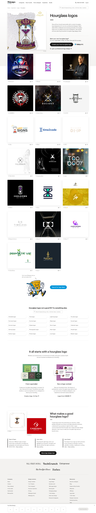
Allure (10, 144)
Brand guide (51, 488)
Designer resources (74, 497)
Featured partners (73, 500)
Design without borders (75, 486)
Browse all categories (53, 497)
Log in (86, 2)
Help (71, 502)
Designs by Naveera (13, 239)
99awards (72, 488)
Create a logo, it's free (30, 396)
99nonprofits (10, 493)
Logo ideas (72, 493)
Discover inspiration (32, 488)
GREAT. (10, 207)
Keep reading (19, 446)
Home (9, 7)
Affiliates (72, 490)
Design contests (31, 481)
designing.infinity (40, 175)
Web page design (53, 486)
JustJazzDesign (12, 270)
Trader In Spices (40, 113)
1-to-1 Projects (31, 483)
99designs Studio (32, 493)
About (9, 481)
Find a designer (37, 2)
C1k (45, 51)
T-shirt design (52, 493)
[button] (94, 505)
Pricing (29, 490)
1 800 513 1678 (80, 2)
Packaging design (53, 490)
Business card (52, 483)
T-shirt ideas (72, 495)
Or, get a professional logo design (60, 48)
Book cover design (53, 495)
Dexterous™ (11, 81)
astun (66, 175)
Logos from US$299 (63, 396)
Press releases (11, 486)
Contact (9, 483)
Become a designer (74, 481)
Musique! (38, 81)
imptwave (30, 434)
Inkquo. (10, 431)
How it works (29, 2)
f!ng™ (38, 270)
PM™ (66, 144)
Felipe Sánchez (12, 175)
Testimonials (10, 490)
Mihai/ (38, 144)
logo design (75, 31)
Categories (21, 2)
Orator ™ (66, 239)
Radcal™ (38, 239)
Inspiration (45, 2)
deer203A (66, 113)
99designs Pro (31, 495)
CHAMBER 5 (11, 113)
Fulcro (38, 207)
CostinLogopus (67, 81)
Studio (50, 2)
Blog (71, 483)
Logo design (51, 481)
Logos (18, 7)
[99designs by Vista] (11, 2)
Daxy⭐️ (66, 207)
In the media (10, 488)
